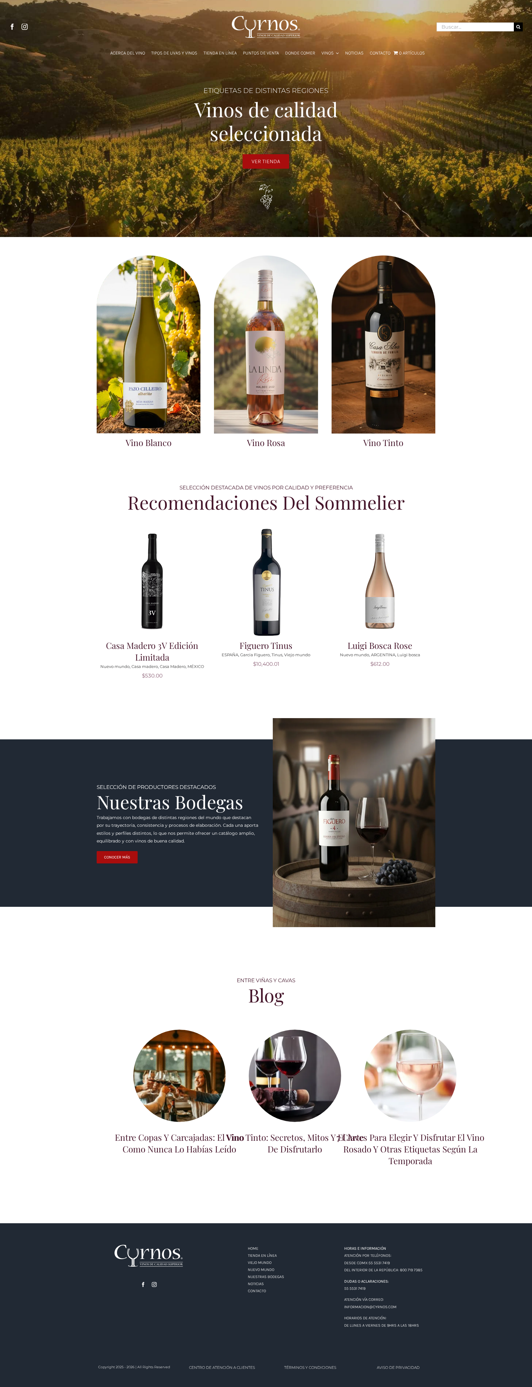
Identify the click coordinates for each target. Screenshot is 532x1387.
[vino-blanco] (148, 257)
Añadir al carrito (154, 577)
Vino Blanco (148, 442)
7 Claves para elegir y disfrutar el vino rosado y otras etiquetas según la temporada (410, 1064)
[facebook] (12, 27)
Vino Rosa (266, 442)
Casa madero (372, 666)
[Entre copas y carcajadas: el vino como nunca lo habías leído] (179, 1076)
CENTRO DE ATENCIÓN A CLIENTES (222, 1367)
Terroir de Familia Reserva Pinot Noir (266, 651)
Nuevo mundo (248, 666)
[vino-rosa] (266, 257)
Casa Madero (400, 666)
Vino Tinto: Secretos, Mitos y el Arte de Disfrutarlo (295, 1067)
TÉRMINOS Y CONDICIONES (310, 1367)
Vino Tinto (383, 442)
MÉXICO (423, 666)
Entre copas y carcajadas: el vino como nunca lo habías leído (179, 1067)
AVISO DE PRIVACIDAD (398, 1367)
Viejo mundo (187, 666)
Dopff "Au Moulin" (134, 666)
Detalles (154, 585)
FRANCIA (163, 666)
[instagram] (25, 27)
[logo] (149, 1247)
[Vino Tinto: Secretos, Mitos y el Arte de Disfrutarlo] (295, 1076)
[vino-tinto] (383, 257)
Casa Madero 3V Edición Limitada (380, 651)
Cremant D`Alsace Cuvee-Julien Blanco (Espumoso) (152, 651)
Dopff (109, 666)
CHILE (292, 666)
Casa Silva (274, 666)
